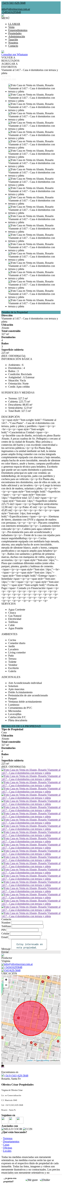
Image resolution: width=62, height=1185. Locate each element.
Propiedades (15, 33)
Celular (5, 933)
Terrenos (7, 1138)
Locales (7, 1150)
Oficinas (7, 1147)
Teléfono (6, 926)
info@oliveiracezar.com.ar (15, 9)
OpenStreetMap (42, 1060)
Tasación (13, 39)
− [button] (6, 985)
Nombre (5, 922)
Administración (16, 36)
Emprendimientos (17, 30)
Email (4, 937)
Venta (11, 27)
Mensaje (6, 948)
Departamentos (11, 1141)
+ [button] (6, 980)
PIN (3, 929)
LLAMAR (14, 23)
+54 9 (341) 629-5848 (16, 1075)
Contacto (13, 45)
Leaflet (30, 1060)
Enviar (5, 952)
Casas (6, 1144)
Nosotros (13, 42)
